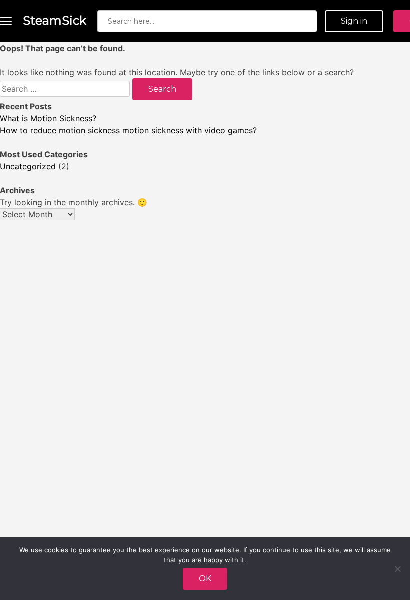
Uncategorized (28, 166)
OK (205, 578)
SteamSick (54, 20)
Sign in (354, 21)
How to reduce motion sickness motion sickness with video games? (128, 130)
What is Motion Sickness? (48, 118)
